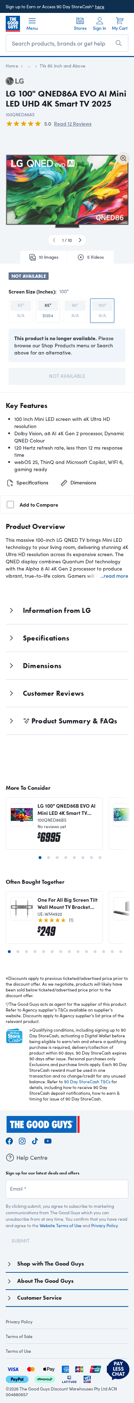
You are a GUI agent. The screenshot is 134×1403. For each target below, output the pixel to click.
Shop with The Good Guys (50, 1263)
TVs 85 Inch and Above (62, 66)
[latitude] (69, 1378)
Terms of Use (18, 1351)
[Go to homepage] (13, 24)
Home (12, 66)
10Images (48, 257)
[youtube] (47, 1140)
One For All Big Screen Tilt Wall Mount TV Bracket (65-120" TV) (68, 903)
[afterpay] (44, 1378)
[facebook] (9, 1140)
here (99, 6)
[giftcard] (87, 1378)
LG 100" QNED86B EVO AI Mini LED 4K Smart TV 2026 (66, 809)
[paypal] (17, 1378)
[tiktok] (35, 1140)
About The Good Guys (45, 1280)
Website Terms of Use (60, 1225)
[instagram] (22, 1140)
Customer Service (39, 1297)
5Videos (95, 257)
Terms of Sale (19, 1336)
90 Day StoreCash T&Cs (87, 1081)
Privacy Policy (104, 1225)
